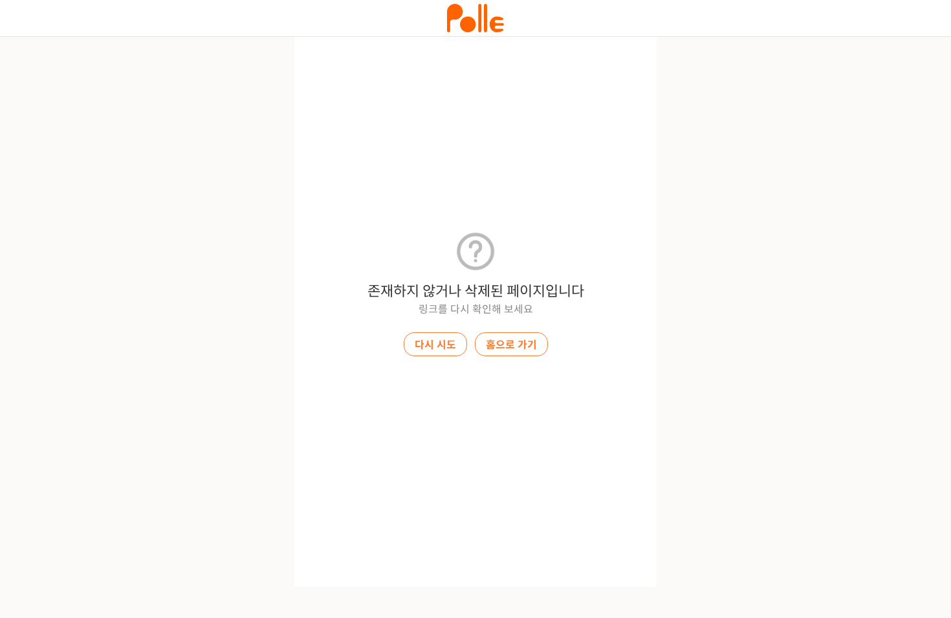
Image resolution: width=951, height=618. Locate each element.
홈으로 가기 (511, 345)
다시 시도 (435, 345)
